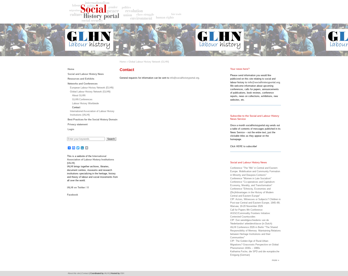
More (274, 260)
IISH (122, 273)
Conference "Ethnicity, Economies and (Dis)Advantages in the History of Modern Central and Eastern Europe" (252, 192)
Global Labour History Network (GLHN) (149, 61)
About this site (74, 273)
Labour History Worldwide (85, 103)
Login (71, 129)
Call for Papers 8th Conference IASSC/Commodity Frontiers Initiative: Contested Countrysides (250, 213)
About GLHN (78, 95)
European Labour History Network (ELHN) (91, 87)
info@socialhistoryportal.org (184, 77)
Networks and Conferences (83, 83)
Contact (76, 107)
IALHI (106, 273)
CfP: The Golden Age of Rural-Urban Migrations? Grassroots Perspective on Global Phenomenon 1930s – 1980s (254, 244)
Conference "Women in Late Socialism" (251, 178)
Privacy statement (78, 124)
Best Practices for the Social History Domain (92, 119)
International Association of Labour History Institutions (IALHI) (90, 159)
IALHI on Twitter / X (78, 187)
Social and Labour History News (86, 74)
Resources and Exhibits (81, 78)
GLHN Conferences (82, 99)
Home (123, 61)
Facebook (72, 194)
